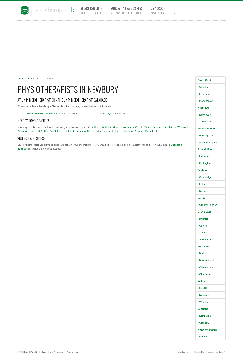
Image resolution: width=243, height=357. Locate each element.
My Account (158, 8)
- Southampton (206, 239)
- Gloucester (205, 274)
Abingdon (22, 131)
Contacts (42, 352)
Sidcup (147, 127)
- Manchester (205, 100)
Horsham (80, 131)
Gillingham (127, 131)
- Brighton (203, 218)
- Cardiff (202, 288)
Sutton (45, 131)
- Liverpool (204, 93)
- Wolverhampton (207, 142)
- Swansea (204, 295)
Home (20, 78)
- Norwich (203, 191)
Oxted (138, 127)
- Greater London (207, 204)
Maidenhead (104, 131)
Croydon (157, 127)
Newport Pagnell (144, 131)
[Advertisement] (119, 50)
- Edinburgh (204, 315)
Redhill (105, 127)
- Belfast (202, 336)
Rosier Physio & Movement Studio (46, 113)
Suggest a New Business (127, 8)
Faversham (127, 127)
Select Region (90, 8)
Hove (97, 127)
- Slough (202, 232)
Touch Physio (105, 113)
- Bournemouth (206, 260)
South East (33, 78)
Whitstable (183, 127)
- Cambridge (205, 177)
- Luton (202, 184)
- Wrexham (204, 301)
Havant (91, 131)
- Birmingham (205, 135)
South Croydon (58, 131)
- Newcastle (204, 114)
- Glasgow (203, 322)
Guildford (35, 131)
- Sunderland (205, 121)
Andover (115, 127)
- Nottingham (205, 163)
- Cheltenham (205, 267)
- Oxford (202, 225)
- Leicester (204, 156)
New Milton (169, 127)
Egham (116, 131)
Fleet (71, 131)
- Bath (201, 253)
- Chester (203, 87)
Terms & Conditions (56, 352)
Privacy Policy (73, 352)
